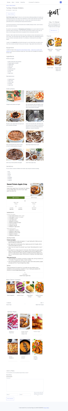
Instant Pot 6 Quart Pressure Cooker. (23, 50)
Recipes (8, 2)
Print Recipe (16, 197)
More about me (54, 30)
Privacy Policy (46, 408)
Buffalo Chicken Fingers (36, 358)
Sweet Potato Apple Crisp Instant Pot (24, 333)
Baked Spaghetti (11, 357)
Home (7, 5)
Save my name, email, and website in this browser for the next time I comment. (38, 393)
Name (8, 394)
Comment (8, 378)
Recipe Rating (8, 375)
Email (21, 394)
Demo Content (12, 5)
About (13, 2)
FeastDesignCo (9, 10)
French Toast (8, 303)
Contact (17, 2)
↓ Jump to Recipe (10, 14)
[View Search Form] (61, 2)
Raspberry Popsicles (11, 332)
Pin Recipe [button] (35, 197)
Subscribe (22, 2)
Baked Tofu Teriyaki (40, 303)
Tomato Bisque (23, 357)
